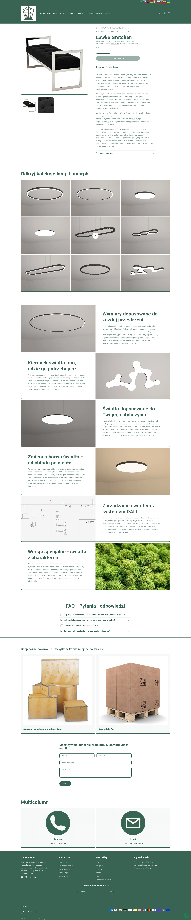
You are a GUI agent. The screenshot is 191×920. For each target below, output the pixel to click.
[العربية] (141, 1)
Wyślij (65, 784)
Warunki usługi (63, 876)
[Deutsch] (151, 1)
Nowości (99, 873)
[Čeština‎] (144, 1)
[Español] (165, 1)
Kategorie (99, 865)
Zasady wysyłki (63, 873)
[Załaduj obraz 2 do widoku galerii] (46, 105)
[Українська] (168, 1)
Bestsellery (99, 869)
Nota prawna (62, 862)
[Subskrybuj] (111, 891)
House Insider (29, 919)
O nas (98, 862)
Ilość (97, 47)
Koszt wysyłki (115, 43)
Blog (97, 876)
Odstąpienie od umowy (103, 879)
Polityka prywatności (65, 865)
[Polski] (158, 1)
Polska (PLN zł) (27, 912)
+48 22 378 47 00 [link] (56, 843)
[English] (148, 1)
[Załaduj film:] (95, 235)
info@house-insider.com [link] (132, 843)
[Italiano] (155, 1)
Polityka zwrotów (64, 869)
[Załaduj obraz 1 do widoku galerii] (29, 105)
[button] (160, 13)
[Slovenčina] (161, 1)
